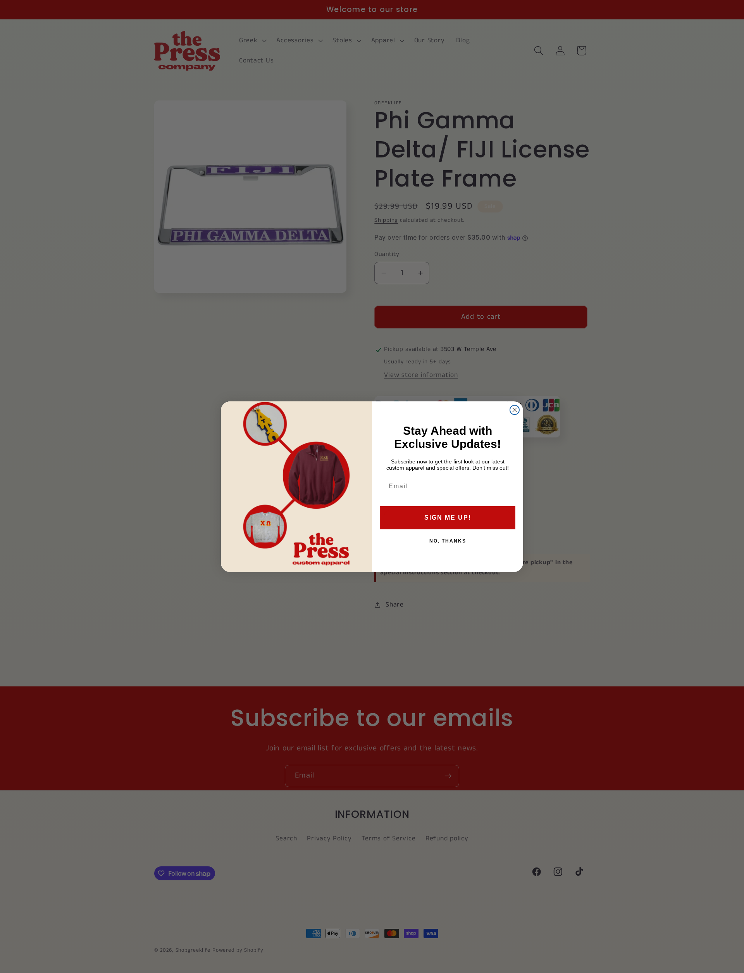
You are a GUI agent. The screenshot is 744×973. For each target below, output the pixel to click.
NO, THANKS (447, 541)
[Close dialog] (514, 410)
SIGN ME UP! (447, 517)
